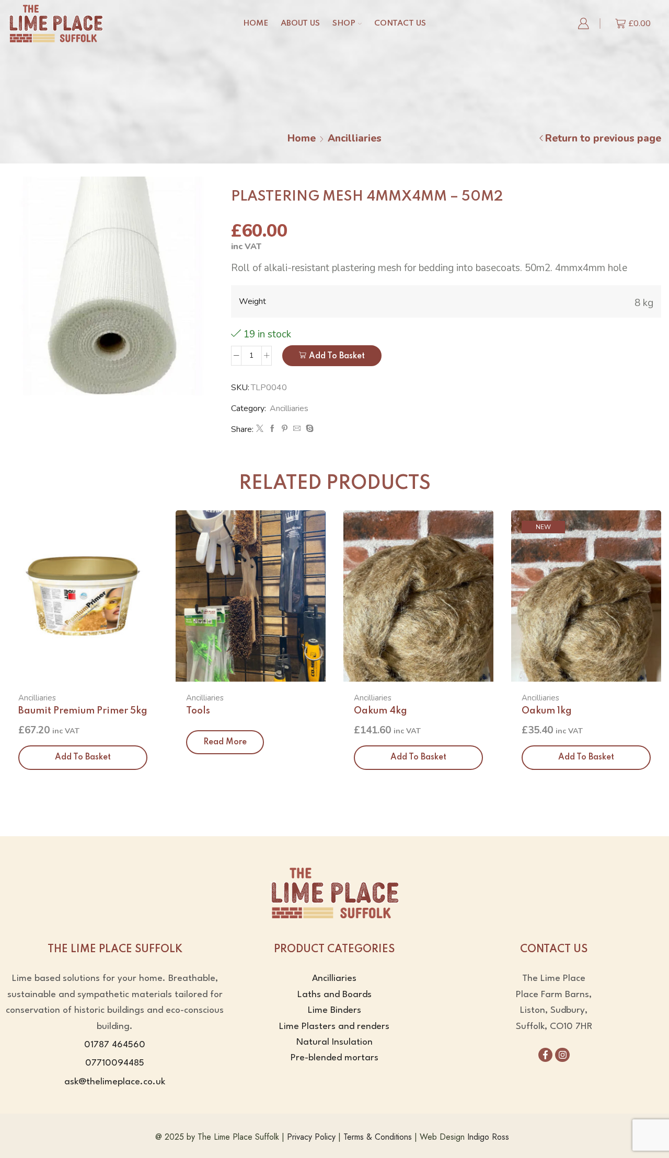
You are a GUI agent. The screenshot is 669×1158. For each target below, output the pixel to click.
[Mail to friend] (297, 429)
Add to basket (337, 356)
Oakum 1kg (547, 711)
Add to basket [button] (83, 757)
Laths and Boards (334, 994)
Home (255, 23)
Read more (225, 742)
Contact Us (400, 23)
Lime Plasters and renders (334, 1026)
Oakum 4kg (380, 711)
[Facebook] (272, 429)
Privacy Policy (311, 1137)
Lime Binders (334, 1010)
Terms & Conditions (377, 1137)
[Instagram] (562, 1055)
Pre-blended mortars (334, 1058)
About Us (300, 23)
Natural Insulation (334, 1042)
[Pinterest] (285, 429)
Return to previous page (603, 138)
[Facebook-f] (545, 1055)
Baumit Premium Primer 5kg (82, 711)
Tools (198, 711)
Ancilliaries (355, 138)
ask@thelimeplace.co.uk (114, 1082)
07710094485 (114, 1063)
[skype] (308, 429)
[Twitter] (259, 429)
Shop (343, 23)
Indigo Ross (488, 1137)
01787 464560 (114, 1044)
